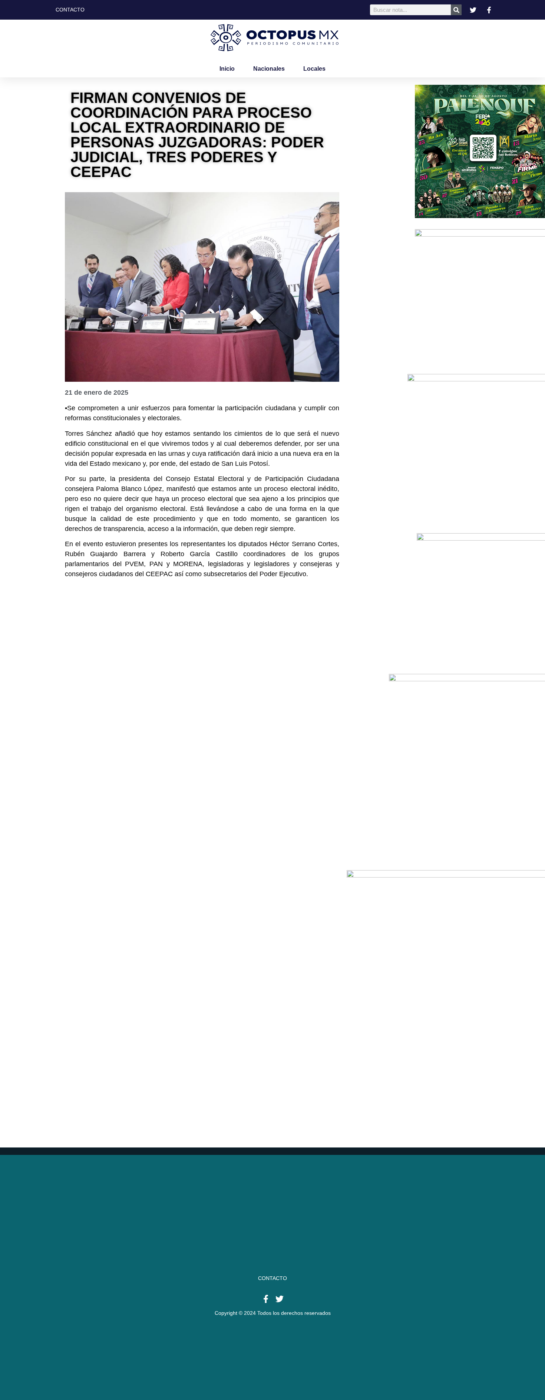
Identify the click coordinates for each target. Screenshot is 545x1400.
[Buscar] (456, 9)
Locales (314, 69)
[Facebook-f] (266, 1299)
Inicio (227, 69)
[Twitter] (279, 1299)
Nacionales (269, 69)
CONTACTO (272, 1278)
